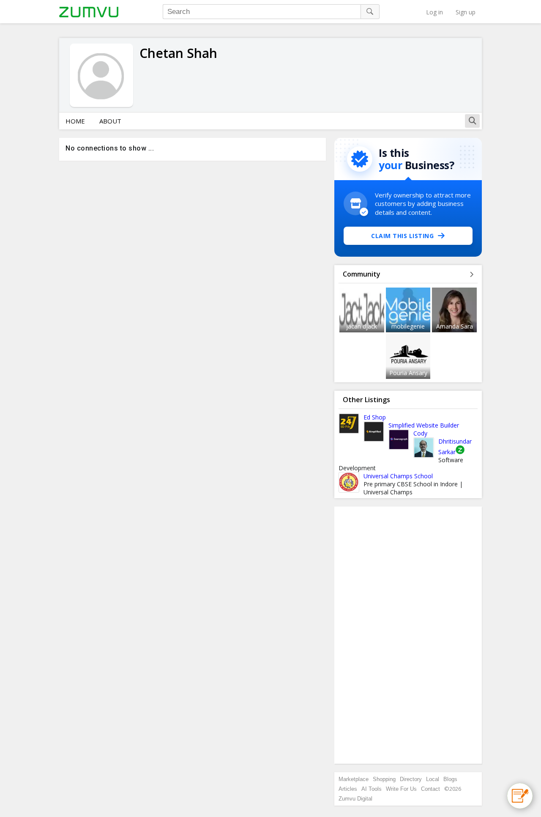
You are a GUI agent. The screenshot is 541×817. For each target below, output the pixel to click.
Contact (430, 789)
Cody (420, 433)
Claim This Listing (402, 236)
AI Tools (371, 789)
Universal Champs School (398, 476)
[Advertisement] (408, 635)
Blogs (450, 779)
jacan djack (361, 326)
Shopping (384, 779)
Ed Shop (374, 417)
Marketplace (354, 779)
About (110, 121)
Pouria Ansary (408, 373)
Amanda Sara (454, 326)
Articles (348, 789)
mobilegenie (408, 326)
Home (75, 121)
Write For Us (401, 789)
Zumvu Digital (355, 798)
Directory (411, 779)
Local (432, 779)
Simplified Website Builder (423, 425)
